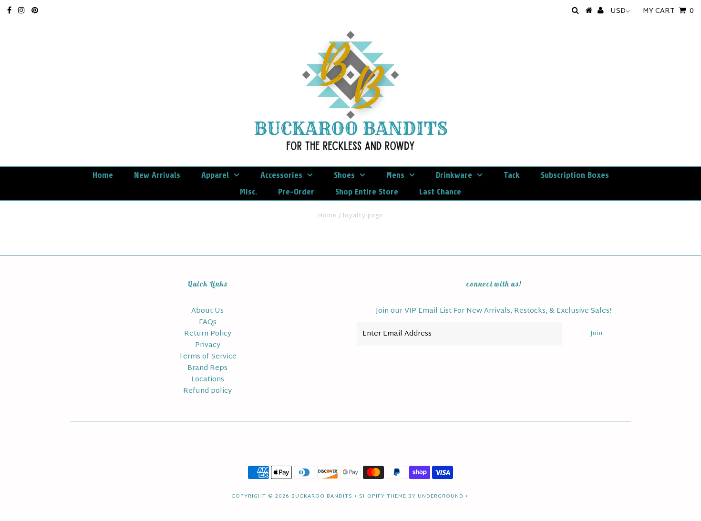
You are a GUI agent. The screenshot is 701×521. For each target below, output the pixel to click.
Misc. (248, 191)
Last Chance (440, 191)
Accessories (281, 175)
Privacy (207, 345)
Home (103, 175)
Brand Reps (207, 368)
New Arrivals (157, 175)
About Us (207, 311)
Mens (395, 175)
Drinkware (454, 175)
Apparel (215, 175)
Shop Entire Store (366, 191)
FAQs (207, 322)
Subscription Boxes (575, 175)
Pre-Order (296, 191)
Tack (512, 175)
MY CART (668, 11)
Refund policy (207, 391)
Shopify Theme (382, 496)
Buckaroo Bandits (321, 496)
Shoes (344, 175)
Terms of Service (207, 356)
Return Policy (207, 333)
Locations (207, 379)
